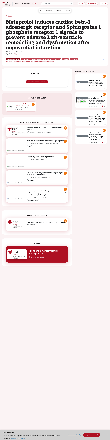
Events (67, 11)
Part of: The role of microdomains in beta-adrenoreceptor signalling (41, 59)
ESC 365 (33, 3)
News (81, 3)
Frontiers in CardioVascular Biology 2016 (44, 252)
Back (10, 16)
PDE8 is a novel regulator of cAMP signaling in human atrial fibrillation (45, 174)
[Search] (71, 4)
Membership (92, 3)
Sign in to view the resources (37, 81)
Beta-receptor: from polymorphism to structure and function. (47, 128)
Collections (58, 11)
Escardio (16, 3)
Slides (29, 146)
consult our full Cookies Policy (18, 438)
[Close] (107, 435)
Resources (48, 11)
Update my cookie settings (74, 434)
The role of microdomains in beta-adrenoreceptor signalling (46, 223)
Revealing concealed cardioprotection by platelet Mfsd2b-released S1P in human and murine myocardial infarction (97, 100)
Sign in (104, 3)
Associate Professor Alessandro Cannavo (22, 105)
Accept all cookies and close (92, 434)
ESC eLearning (25, 3)
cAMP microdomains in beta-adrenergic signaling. (46, 141)
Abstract (30, 180)
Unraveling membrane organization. (41, 157)
